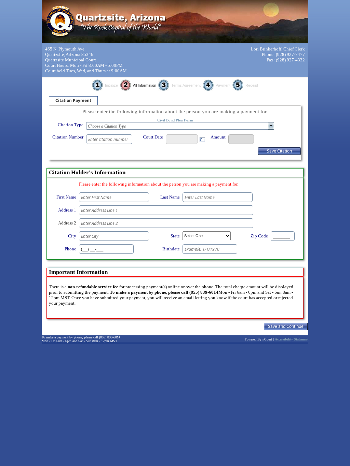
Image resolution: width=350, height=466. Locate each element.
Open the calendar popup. (202, 139)
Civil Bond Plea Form (175, 120)
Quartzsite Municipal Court (70, 59)
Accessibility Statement (291, 339)
